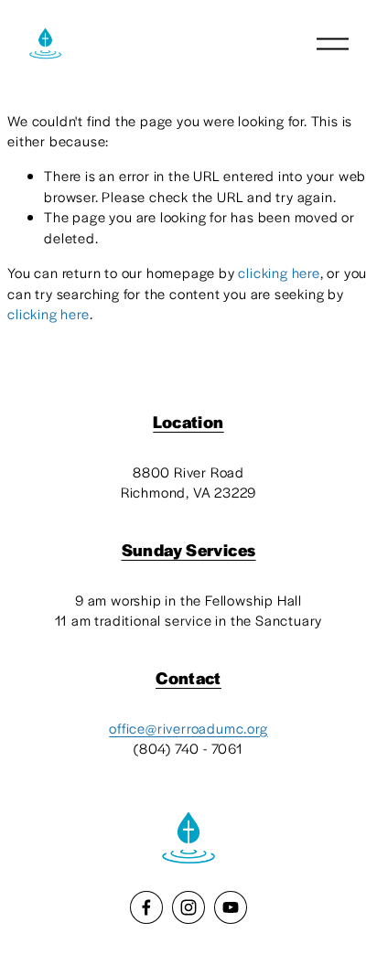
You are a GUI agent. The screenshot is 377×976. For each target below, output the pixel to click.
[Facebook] (146, 907)
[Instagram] (188, 907)
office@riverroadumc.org (188, 727)
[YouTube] (230, 907)
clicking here (278, 272)
